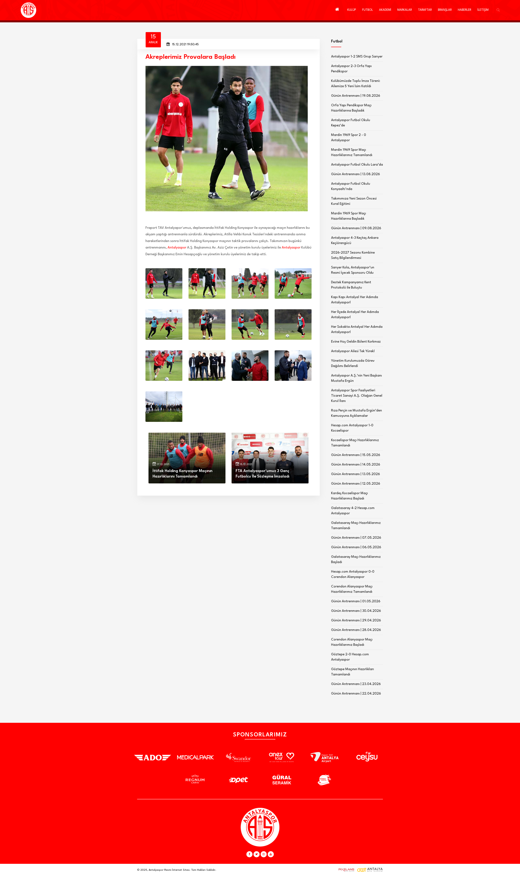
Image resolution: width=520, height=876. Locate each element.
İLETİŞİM (483, 10)
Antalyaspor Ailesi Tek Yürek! (353, 351)
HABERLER (464, 10)
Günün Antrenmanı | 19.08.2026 (355, 96)
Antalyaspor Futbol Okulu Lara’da (357, 164)
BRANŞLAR (445, 10)
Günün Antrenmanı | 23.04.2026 (356, 684)
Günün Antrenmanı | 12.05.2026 (355, 483)
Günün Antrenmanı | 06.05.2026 (356, 547)
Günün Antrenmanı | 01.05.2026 (355, 601)
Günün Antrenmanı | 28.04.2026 (356, 630)
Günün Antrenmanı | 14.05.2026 (355, 464)
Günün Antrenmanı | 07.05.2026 (356, 537)
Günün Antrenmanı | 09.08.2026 (356, 228)
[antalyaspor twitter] (257, 854)
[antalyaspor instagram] (264, 854)
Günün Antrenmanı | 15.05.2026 (355, 455)
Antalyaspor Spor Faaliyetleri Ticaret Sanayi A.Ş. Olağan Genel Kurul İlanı (356, 396)
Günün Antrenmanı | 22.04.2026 (356, 693)
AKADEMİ (385, 10)
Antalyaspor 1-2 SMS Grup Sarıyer (356, 56)
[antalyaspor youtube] (271, 854)
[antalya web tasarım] (345, 870)
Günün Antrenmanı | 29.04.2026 (356, 620)
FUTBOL (367, 10)
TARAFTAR (425, 10)
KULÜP (351, 10)
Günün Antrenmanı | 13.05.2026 (355, 474)
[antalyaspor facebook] (249, 854)
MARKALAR (404, 10)
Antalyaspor (177, 247)
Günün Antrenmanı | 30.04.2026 (356, 611)
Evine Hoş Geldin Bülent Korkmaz (356, 341)
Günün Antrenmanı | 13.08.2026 (355, 174)
